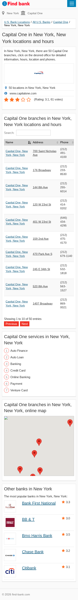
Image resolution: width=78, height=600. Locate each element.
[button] (39, 442)
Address (38, 142)
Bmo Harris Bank (37, 535)
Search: (9, 132)
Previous (11, 324)
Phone (64, 142)
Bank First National (39, 503)
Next (25, 324)
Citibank (29, 568)
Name (9, 142)
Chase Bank (33, 552)
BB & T (28, 519)
